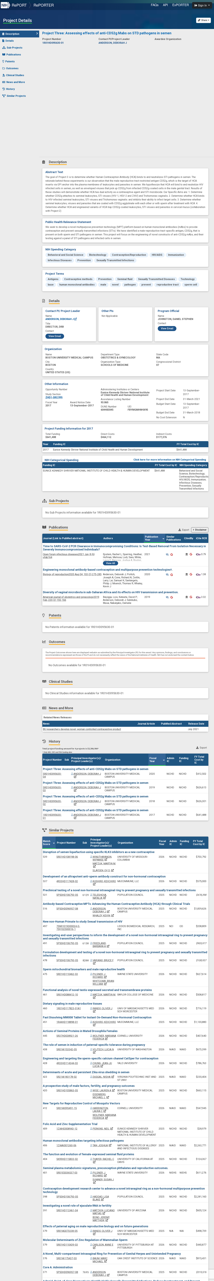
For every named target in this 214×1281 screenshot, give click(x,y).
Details (9, 40)
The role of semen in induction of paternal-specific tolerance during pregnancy (94, 1044)
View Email (55, 336)
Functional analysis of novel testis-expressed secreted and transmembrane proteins (97, 990)
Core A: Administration (58, 1267)
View (110, 563)
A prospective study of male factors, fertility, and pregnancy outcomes (89, 1085)
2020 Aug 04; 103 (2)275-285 (72, 574)
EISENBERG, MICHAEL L (101, 1096)
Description (12, 33)
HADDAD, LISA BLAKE (101, 1198)
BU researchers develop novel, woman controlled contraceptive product (82, 729)
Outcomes (12, 68)
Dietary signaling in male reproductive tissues (72, 1003)
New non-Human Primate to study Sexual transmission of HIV (82, 921)
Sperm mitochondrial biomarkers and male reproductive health (84, 969)
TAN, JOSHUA (102, 1145)
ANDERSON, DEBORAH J (59, 319)
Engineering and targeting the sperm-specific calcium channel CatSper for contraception (100, 1058)
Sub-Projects (14, 47)
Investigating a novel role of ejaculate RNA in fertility (77, 1205)
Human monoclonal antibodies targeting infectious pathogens (83, 1140)
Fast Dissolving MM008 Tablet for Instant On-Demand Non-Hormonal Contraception (97, 1017)
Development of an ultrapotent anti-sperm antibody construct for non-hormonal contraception (104, 876)
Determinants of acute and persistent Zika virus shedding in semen (86, 1072)
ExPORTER (180, 5)
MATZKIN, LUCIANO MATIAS (104, 1212)
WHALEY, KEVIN (103, 915)
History (10, 89)
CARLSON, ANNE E (103, 1246)
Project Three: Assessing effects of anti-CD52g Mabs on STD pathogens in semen (95, 769)
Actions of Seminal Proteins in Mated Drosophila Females (80, 1031)
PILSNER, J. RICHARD (100, 976)
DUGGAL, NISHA (103, 1076)
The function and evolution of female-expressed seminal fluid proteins (88, 1154)
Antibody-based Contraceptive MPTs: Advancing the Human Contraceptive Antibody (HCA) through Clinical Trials (116, 903)
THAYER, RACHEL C (103, 1160)
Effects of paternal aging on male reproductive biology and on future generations (95, 1226)
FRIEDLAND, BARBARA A (101, 945)
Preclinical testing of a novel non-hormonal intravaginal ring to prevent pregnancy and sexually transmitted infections (119, 890)
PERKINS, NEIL (103, 1128)
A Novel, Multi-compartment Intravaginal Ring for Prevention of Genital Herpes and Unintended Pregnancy (112, 1253)
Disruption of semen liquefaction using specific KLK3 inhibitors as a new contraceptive (98, 852)
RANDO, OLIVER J (102, 1010)
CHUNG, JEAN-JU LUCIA (102, 1065)
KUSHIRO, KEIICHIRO (104, 883)
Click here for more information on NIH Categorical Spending (169, 459)
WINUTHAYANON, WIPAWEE (102, 858)
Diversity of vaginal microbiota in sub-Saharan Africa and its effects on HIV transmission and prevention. (110, 592)
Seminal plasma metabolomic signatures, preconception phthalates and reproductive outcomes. (105, 1168)
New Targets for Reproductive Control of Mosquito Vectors (81, 1103)
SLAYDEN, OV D (103, 870)
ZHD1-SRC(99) (54, 397)
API (165, 5)
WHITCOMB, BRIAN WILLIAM (103, 982)
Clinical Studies (15, 75)
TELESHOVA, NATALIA (100, 896)
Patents (10, 61)
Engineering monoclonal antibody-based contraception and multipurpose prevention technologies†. (108, 569)
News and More (15, 82)
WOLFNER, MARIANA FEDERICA (104, 1037)
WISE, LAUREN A (104, 1090)
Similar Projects (16, 95)
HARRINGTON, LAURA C (100, 1110)
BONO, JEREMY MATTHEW (101, 1219)
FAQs (155, 5)
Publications (13, 54)
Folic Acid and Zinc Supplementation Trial (70, 1124)
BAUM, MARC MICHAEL (100, 1260)
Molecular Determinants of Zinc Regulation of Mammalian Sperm (85, 1240)
